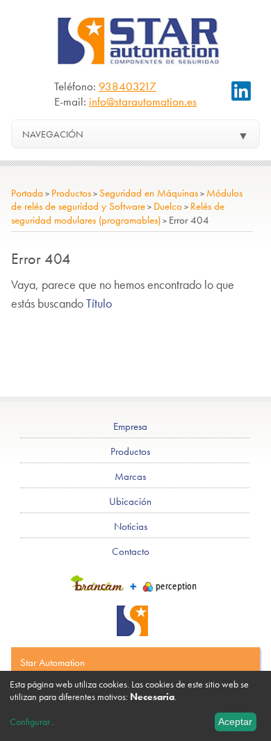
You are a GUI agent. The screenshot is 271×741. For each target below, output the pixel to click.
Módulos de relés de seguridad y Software (127, 199)
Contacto (130, 551)
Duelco (168, 206)
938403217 (127, 86)
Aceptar (235, 721)
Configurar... (33, 721)
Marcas (130, 476)
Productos (71, 193)
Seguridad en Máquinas (148, 193)
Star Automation (52, 662)
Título (99, 303)
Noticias (130, 526)
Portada (27, 193)
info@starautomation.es (143, 101)
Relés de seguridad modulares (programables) (117, 212)
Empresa (130, 426)
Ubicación (130, 501)
